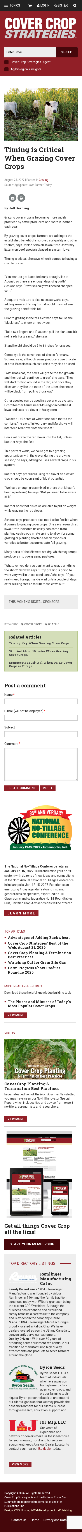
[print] (21, 198)
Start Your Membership (32, 1244)
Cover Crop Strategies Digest (31, 62)
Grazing (43, 180)
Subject (9, 727)
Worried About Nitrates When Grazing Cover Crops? (38, 653)
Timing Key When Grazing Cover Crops (39, 643)
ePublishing (65, 1510)
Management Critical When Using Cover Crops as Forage (40, 664)
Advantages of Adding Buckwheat (39, 937)
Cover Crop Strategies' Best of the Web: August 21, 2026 (38, 945)
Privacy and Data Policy (59, 1520)
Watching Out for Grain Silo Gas (37, 962)
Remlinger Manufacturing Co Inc (55, 1278)
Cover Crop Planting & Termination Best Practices (39, 954)
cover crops (33, 624)
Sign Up (66, 52)
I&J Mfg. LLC (53, 1422)
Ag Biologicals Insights (26, 69)
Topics (14, 5)
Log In (44, 5)
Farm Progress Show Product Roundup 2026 (34, 970)
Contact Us (18, 1520)
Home (35, 1520)
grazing (53, 624)
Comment (12, 743)
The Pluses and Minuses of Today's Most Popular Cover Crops (39, 1003)
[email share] (12, 198)
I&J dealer (45, 1448)
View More (15, 1015)
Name (9, 694)
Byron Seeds (52, 1367)
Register (61, 5)
